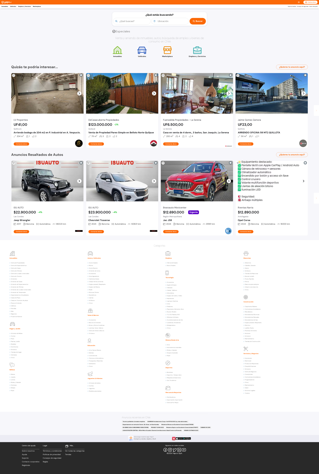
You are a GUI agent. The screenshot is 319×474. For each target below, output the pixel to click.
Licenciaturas (93, 355)
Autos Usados (93, 263)
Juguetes (92, 388)
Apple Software (171, 285)
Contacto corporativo (30, 462)
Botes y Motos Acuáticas (96, 325)
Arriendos (14, 279)
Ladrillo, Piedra (249, 328)
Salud (246, 388)
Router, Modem (171, 312)
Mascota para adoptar (252, 284)
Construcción (248, 302)
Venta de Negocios (250, 372)
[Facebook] (165, 450)
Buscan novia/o (249, 276)
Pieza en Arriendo (16, 303)
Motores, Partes (94, 292)
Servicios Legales (250, 390)
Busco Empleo (171, 265)
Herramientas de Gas (251, 320)
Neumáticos (92, 295)
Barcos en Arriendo (95, 322)
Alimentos (248, 263)
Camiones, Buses (94, 279)
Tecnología (170, 278)
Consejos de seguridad (302, 6)
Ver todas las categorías (74, 451)
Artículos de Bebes (16, 333)
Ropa (12, 390)
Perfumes (14, 385)
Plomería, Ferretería (251, 331)
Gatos (247, 268)
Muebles (13, 344)
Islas (12, 311)
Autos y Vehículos (94, 258)
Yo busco (92, 333)
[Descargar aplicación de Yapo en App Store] (179, 438)
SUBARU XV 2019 (205, 427)
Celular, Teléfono (172, 290)
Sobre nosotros (28, 451)
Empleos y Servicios (24, 6)
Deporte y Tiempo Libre (174, 375)
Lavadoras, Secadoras (174, 322)
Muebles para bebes (95, 391)
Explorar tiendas (292, 6)
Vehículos (13, 6)
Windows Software (172, 317)
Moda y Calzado (16, 382)
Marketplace (37, 6)
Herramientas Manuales (252, 317)
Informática (170, 293)
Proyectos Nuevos (16, 316)
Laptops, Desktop (172, 301)
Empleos (169, 258)
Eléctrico (247, 325)
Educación (91, 345)
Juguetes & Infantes (95, 378)
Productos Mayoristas (251, 363)
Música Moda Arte (172, 340)
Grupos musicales (172, 353)
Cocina (13, 336)
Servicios (247, 333)
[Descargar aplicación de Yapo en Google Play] (187, 438)
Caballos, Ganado (250, 265)
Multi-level (248, 361)
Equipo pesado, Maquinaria (97, 284)
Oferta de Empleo (172, 263)
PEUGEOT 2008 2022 (157, 427)
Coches (91, 386)
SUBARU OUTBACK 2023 (191, 430)
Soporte (25, 458)
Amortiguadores (94, 276)
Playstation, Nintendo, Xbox (175, 309)
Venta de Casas (16, 268)
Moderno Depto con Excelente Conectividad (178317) (182, 427)
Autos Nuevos (93, 268)
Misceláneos (248, 312)
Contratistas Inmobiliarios (253, 309)
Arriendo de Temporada (18, 292)
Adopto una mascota (251, 287)
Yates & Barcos (93, 315)
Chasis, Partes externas (96, 281)
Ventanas (14, 355)
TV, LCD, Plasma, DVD (173, 314)
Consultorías (249, 374)
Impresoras (170, 298)
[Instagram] (170, 450)
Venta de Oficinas (16, 271)
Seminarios (92, 363)
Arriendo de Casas (16, 281)
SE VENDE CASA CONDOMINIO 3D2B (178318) (135, 427)
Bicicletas (170, 372)
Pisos (12, 339)
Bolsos (13, 374)
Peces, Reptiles (249, 279)
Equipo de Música (94, 287)
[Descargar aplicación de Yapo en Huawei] (174, 438)
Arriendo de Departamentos (19, 284)
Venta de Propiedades (18, 263)
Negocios (14, 314)
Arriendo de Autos (94, 271)
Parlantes (170, 306)
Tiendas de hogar (16, 352)
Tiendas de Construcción (252, 341)
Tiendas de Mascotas (251, 273)
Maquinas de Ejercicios (174, 378)
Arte (168, 345)
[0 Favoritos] (13, 75)
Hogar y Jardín (15, 329)
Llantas (91, 298)
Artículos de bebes (95, 383)
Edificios (13, 306)
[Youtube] (184, 450)
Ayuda (24, 454)
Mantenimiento (249, 339)
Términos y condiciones (52, 451)
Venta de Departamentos (19, 265)
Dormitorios (14, 347)
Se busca (14, 349)
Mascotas (247, 258)
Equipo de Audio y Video (174, 296)
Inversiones (248, 358)
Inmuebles (4, 6)
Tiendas (68, 454)
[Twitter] (174, 450)
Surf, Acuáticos (171, 380)
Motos (91, 265)
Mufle (90, 290)
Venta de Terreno (16, 276)
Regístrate (26, 465)
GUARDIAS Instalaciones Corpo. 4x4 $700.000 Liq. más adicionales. (167, 421)
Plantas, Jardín (15, 341)
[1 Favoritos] (88, 75)
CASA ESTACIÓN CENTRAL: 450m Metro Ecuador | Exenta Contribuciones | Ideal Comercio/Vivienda (152, 430)
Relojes (13, 388)
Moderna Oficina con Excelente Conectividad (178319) (177, 424)
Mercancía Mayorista (173, 392)
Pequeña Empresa (250, 366)
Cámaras (169, 288)
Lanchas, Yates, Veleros (96, 328)
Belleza (12, 370)
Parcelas (13, 308)
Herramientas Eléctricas (252, 314)
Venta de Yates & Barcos (96, 331)
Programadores (249, 380)
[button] (79, 93)
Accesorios (92, 273)
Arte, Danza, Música (95, 350)
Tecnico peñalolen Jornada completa (134, 421)
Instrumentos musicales (174, 347)
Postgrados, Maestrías (96, 361)
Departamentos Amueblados (20, 295)
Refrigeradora (171, 325)
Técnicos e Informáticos (96, 358)
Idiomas (91, 353)
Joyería (13, 377)
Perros (247, 281)
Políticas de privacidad (52, 454)
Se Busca (91, 300)
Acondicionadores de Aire (175, 320)
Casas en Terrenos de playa (19, 300)
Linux (168, 304)
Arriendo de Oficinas (17, 287)
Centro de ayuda (313, 6)
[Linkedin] (179, 450)
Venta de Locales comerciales (20, 273)
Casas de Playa (15, 298)
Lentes (13, 380)
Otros (13, 357)
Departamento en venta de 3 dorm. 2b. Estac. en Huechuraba (141, 424)
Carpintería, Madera (251, 306)
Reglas (45, 462)
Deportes (169, 368)
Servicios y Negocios (251, 354)
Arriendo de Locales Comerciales (21, 290)
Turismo (247, 393)
